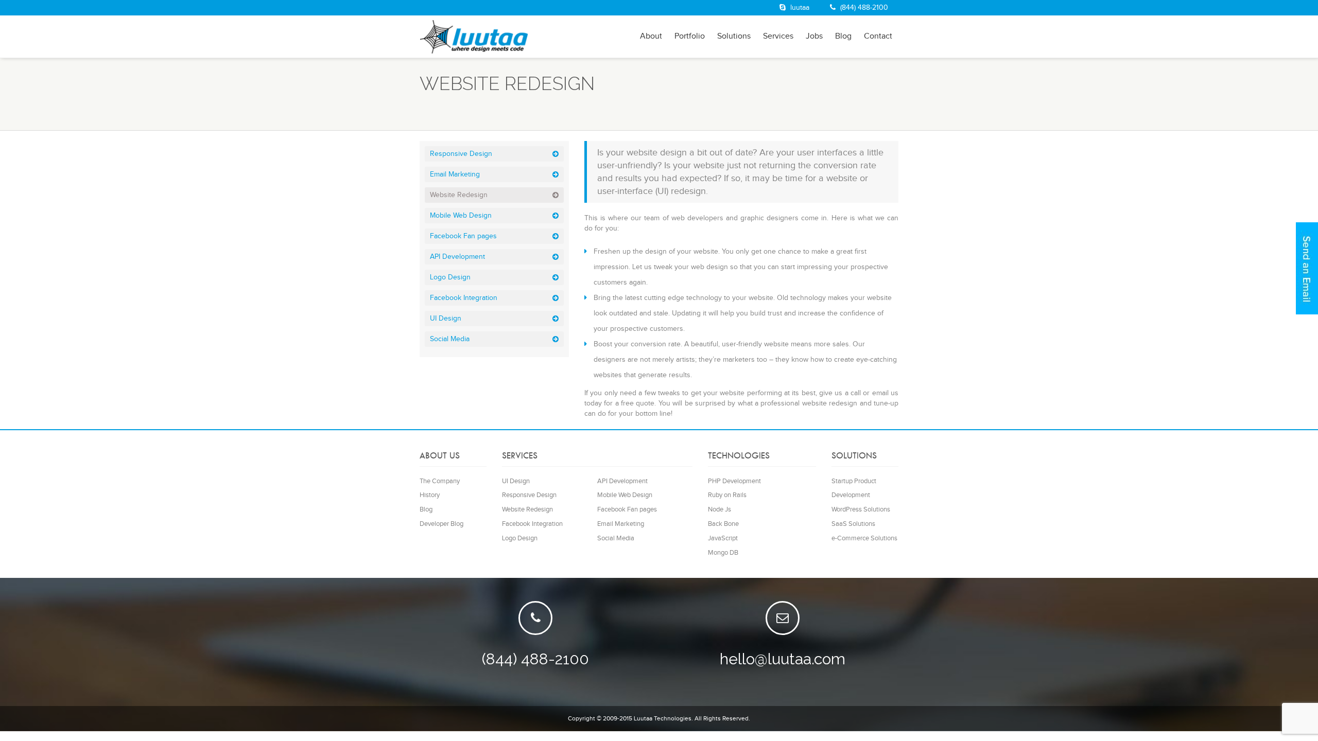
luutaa (798, 8)
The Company (440, 481)
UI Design (445, 318)
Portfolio (689, 36)
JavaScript (723, 538)
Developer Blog (441, 524)
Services (778, 36)
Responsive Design (461, 154)
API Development (457, 257)
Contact (878, 36)
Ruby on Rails (727, 495)
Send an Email (1307, 268)
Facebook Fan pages (463, 236)
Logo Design (450, 277)
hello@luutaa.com (782, 659)
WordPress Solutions (860, 509)
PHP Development (734, 481)
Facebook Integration (463, 298)
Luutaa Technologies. (663, 718)
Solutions (734, 36)
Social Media (450, 339)
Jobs (814, 36)
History (430, 495)
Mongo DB (723, 553)
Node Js (719, 509)
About (651, 36)
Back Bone (723, 524)
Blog (843, 36)
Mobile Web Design (461, 215)
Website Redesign (459, 195)
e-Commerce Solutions (864, 538)
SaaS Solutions (853, 524)
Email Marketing (455, 174)
